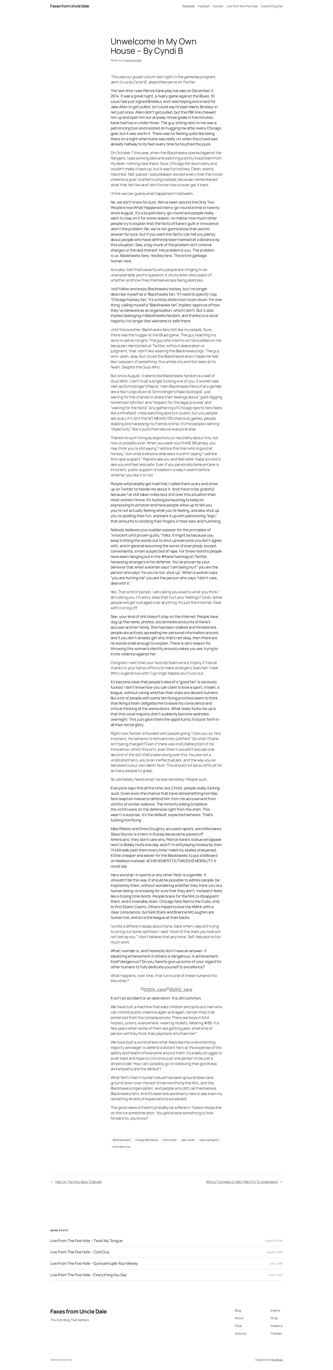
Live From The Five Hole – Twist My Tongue (86, 1241)
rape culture (188, 1139)
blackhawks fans (122, 1139)
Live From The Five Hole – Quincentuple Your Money (94, 1263)
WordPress (277, 1359)
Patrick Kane (170, 1139)
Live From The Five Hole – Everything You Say (88, 1275)
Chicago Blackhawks (146, 1139)
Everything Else (133, 60)
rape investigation (209, 1139)
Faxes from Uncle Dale (69, 6)
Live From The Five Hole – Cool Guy (79, 1252)
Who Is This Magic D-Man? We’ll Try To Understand (242, 1182)
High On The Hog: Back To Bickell (78, 1182)
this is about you (121, 1146)
